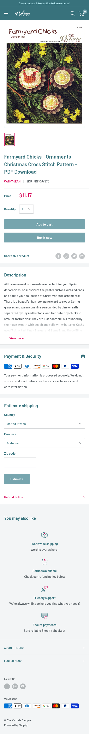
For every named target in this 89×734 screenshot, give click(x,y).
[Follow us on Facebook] (7, 686)
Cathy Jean (12, 181)
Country (9, 414)
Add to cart (44, 224)
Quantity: (10, 209)
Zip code (10, 453)
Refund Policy (13, 497)
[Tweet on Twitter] (74, 256)
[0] (81, 13)
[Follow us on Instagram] (15, 686)
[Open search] (73, 13)
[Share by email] (82, 256)
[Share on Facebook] (58, 256)
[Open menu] (6, 13)
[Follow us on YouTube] (23, 686)
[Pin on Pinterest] (66, 256)
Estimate (16, 479)
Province (10, 434)
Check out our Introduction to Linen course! (44, 3)
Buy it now (44, 237)
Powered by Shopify (16, 725)
